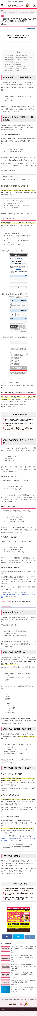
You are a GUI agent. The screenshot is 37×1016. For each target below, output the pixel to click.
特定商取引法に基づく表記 (16, 999)
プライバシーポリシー (30, 999)
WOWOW (7, 15)
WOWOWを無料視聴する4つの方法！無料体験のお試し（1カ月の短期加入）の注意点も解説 (19, 420)
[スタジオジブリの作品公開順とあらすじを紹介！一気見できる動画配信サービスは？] (18, 989)
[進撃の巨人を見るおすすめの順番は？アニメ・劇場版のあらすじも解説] (18, 982)
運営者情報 (5, 999)
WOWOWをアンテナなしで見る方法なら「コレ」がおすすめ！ (19, 424)
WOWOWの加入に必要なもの (13, 64)
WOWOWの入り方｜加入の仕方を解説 (15, 66)
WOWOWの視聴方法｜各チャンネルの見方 (16, 59)
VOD (2, 15)
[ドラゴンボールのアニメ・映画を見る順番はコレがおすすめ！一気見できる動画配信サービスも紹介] (18, 950)
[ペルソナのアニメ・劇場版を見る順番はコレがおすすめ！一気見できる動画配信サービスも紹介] (18, 958)
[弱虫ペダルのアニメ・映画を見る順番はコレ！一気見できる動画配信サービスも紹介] (18, 975)
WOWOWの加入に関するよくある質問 (15, 68)
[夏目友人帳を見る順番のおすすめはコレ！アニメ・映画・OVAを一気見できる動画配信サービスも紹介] (18, 967)
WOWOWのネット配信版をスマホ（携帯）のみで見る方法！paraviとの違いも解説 (19, 428)
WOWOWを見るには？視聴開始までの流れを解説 (18, 57)
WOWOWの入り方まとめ (12, 70)
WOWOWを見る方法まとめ (12, 62)
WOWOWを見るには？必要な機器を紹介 (16, 55)
